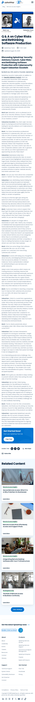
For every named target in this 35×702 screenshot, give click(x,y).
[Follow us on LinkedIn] (3, 699)
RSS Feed (28, 449)
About (4, 637)
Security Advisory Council (12, 77)
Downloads (22, 671)
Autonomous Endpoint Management (25, 650)
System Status (6, 671)
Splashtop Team (9, 48)
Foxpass (21, 657)
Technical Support (7, 668)
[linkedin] (12, 448)
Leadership (5, 644)
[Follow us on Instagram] (6, 699)
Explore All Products (24, 660)
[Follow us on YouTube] (19, 699)
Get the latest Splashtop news (14, 625)
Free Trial (9, 439)
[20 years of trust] (18, 2)
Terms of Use (24, 690)
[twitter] (18, 448)
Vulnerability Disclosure (8, 674)
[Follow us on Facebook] (12, 699)
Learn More (6, 499)
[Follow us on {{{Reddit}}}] (22, 699)
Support (4, 665)
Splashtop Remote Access (24, 641)
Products (22, 637)
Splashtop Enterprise (24, 654)
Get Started (23, 665)
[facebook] (15, 448)
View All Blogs (17, 609)
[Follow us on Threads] (9, 699)
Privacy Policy (14, 690)
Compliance (5, 690)
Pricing (20, 674)
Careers (4, 649)
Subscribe (7, 453)
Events (3, 646)
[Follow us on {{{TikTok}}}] (25, 699)
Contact (4, 655)
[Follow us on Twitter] (15, 699)
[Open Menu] (32, 2)
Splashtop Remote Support (24, 646)
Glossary (4, 658)
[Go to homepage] (8, 2)
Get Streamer (5, 677)
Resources (4, 652)
